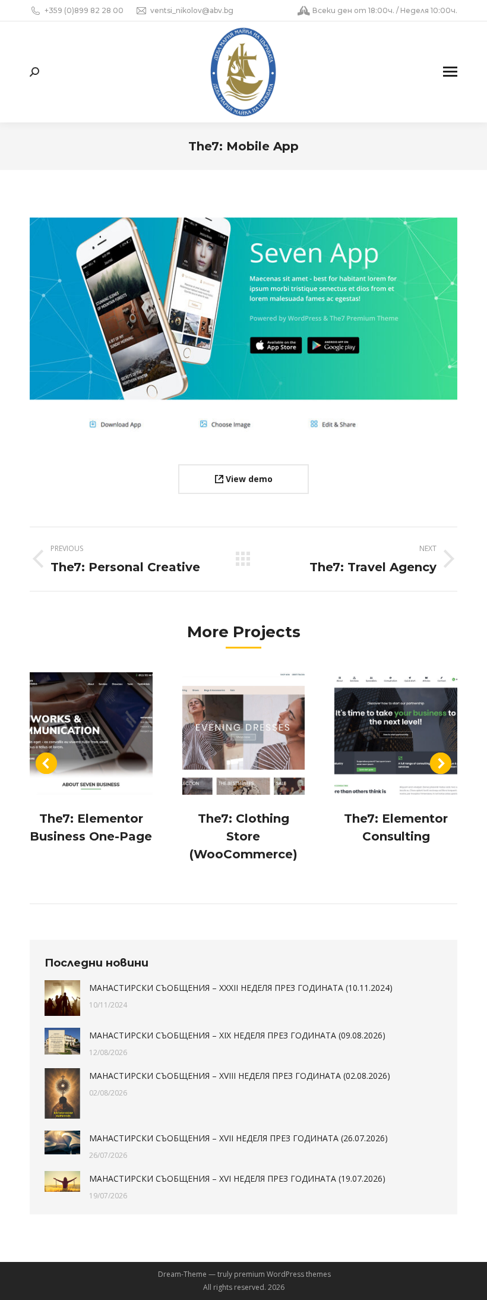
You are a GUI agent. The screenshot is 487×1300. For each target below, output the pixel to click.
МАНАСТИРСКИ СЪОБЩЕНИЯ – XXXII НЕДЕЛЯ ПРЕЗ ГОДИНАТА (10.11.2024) (241, 987)
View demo (248, 478)
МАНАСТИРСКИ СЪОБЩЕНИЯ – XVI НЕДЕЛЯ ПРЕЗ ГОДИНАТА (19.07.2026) (237, 1178)
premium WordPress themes (282, 1274)
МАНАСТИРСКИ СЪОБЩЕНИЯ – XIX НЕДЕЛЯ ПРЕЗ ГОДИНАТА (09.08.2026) (237, 1035)
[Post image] (91, 733)
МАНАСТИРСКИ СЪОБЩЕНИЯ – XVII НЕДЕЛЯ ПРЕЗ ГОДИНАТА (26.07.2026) (238, 1138)
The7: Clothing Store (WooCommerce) (243, 836)
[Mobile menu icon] (450, 71)
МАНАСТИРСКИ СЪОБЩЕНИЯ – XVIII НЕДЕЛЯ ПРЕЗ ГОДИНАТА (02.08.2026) (239, 1075)
